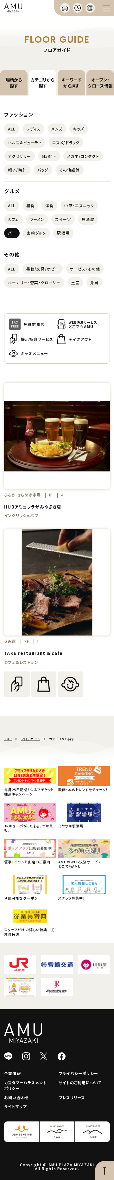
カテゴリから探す (42, 82)
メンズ (56, 128)
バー (12, 232)
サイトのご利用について (80, 1082)
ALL (12, 128)
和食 (30, 205)
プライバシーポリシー (78, 1073)
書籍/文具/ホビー (42, 268)
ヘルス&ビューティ (24, 142)
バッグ (42, 169)
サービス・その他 (85, 268)
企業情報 (12, 1073)
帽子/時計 (17, 169)
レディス (33, 128)
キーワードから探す (71, 82)
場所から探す (14, 82)
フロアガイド (30, 738)
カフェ (13, 219)
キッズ (78, 128)
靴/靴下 (49, 156)
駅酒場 (63, 232)
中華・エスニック (79, 205)
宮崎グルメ (36, 232)
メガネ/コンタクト (83, 156)
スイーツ (63, 219)
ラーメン (37, 219)
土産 (75, 282)
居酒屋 (88, 219)
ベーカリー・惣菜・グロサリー (34, 282)
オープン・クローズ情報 (100, 82)
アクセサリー (19, 156)
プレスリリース (72, 1097)
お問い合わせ (16, 1097)
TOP (8, 738)
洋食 (49, 205)
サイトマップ (15, 1106)
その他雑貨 (69, 169)
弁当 (94, 282)
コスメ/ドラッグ (66, 142)
